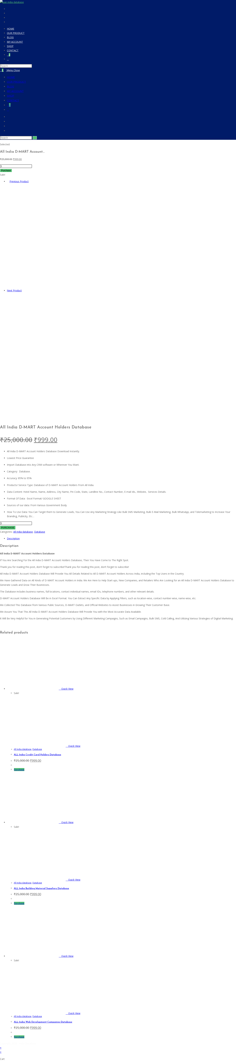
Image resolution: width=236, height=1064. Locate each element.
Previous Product (19, 181)
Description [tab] (13, 538)
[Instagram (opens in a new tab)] (8, 13)
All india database (23, 531)
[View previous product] (8, 181)
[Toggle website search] (8, 59)
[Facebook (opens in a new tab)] (8, 9)
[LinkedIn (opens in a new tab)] (8, 18)
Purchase (6, 170)
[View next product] (23, 290)
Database (39, 531)
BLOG (10, 86)
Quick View (67, 688)
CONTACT (13, 100)
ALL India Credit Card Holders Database (37, 754)
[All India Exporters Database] (59, 286)
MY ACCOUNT (15, 91)
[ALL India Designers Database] (67, 412)
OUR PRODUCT (16, 81)
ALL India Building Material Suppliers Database (41, 888)
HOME (11, 77)
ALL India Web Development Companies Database (43, 1022)
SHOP (10, 95)
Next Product (14, 290)
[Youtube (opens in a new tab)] (8, 22)
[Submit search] (35, 137)
